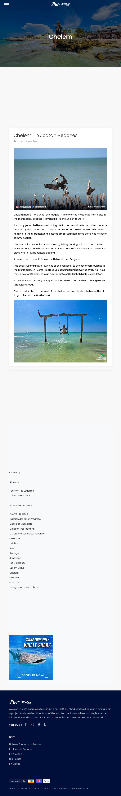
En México (14, 763)
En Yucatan (15, 754)
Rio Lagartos (16, 553)
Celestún (14, 538)
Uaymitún (14, 582)
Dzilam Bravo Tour (19, 495)
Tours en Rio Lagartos (21, 490)
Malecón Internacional (22, 528)
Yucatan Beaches (27, 141)
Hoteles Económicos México (25, 744)
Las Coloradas (17, 563)
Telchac (13, 543)
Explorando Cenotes (20, 749)
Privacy (37, 788)
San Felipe (15, 558)
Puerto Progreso (18, 514)
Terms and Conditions (19, 788)
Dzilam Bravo (16, 567)
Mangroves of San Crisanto (24, 587)
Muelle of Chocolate (21, 523)
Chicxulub (14, 577)
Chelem (14, 572)
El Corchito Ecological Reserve (26, 533)
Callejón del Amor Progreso (25, 519)
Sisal (11, 548)
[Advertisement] (60, 94)
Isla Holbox (15, 758)
